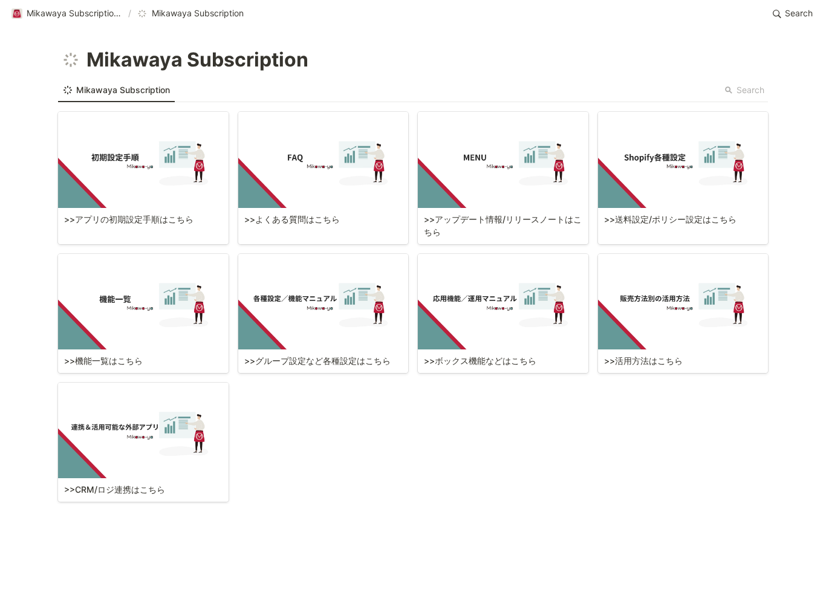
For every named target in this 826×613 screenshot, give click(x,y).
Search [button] (750, 90)
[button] (67, 14)
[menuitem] (116, 90)
